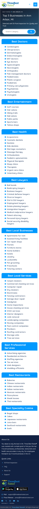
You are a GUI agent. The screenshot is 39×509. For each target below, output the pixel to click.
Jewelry (10, 257)
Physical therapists (15, 161)
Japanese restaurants (17, 419)
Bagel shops (12, 413)
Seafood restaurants (16, 425)
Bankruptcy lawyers (16, 188)
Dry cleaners (13, 290)
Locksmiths (12, 260)
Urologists (11, 95)
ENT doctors (12, 59)
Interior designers (15, 314)
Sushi (9, 428)
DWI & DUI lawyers (15, 200)
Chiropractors (13, 50)
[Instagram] (10, 501)
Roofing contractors (16, 332)
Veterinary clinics (15, 173)
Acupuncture (12, 137)
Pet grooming (13, 263)
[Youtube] (14, 501)
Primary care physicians (17, 86)
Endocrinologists (14, 56)
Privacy (5, 503)
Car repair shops (14, 242)
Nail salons (12, 116)
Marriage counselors (16, 149)
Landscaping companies (18, 320)
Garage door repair (16, 299)
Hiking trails (12, 113)
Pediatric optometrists (17, 158)
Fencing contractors (16, 296)
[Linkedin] (18, 501)
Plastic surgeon (14, 80)
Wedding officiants (15, 368)
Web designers (13, 365)
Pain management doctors (19, 74)
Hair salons (12, 110)
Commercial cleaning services (20, 284)
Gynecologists (13, 65)
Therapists (12, 167)
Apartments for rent (16, 236)
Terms (12, 503)
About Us (7, 471)
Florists (10, 245)
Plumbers (11, 329)
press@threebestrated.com (24, 498)
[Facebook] (2, 501)
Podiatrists (12, 83)
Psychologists (13, 92)
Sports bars (12, 122)
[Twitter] (6, 501)
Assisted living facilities (17, 239)
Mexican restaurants (16, 392)
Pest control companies (17, 326)
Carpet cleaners (14, 281)
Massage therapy (15, 152)
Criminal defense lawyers (18, 194)
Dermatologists (14, 53)
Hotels (10, 254)
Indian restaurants (15, 386)
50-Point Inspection (10, 463)
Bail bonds (11, 185)
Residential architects (16, 356)
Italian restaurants (15, 389)
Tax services (12, 362)
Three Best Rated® (18, 507)
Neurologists (13, 68)
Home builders (13, 251)
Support (7, 474)
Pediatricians (13, 77)
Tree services (13, 338)
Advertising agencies (16, 353)
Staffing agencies (15, 359)
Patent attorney (14, 215)
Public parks (12, 119)
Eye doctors (12, 62)
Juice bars (11, 422)
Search (31, 10)
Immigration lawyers (16, 209)
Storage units (13, 335)
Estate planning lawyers (17, 206)
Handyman (12, 302)
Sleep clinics (12, 164)
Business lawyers (14, 191)
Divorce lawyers (14, 197)
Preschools (12, 266)
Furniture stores (14, 248)
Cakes (9, 416)
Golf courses (13, 107)
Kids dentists (12, 146)
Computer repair (14, 287)
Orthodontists (13, 155)
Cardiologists (13, 47)
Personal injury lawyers (17, 218)
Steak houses (13, 398)
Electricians (12, 293)
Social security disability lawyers (18, 222)
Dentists (10, 143)
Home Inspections (15, 305)
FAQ (5, 467)
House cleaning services (18, 308)
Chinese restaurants (16, 383)
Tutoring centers (14, 269)
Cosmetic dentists (15, 140)
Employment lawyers (16, 203)
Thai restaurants (14, 401)
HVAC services (13, 311)
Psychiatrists (12, 89)
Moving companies (15, 323)
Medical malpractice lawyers (20, 212)
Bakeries (11, 380)
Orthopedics (12, 71)
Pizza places (12, 395)
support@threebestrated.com (18, 494)
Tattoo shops (13, 125)
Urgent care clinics (15, 170)
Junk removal (13, 317)
